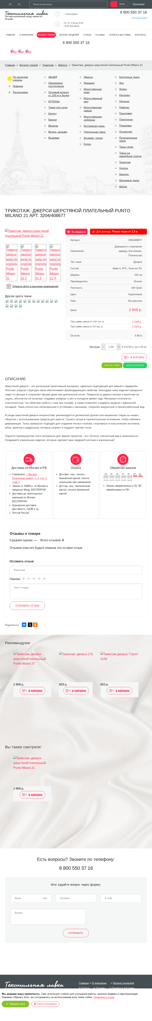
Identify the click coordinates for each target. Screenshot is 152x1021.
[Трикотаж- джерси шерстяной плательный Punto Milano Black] (20, 305)
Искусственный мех (93, 100)
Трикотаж (48, 65)
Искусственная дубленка (93, 118)
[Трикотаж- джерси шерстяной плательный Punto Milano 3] (56, 301)
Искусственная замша (93, 109)
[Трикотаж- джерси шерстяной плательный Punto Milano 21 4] (55, 262)
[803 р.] (76, 667)
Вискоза (53, 125)
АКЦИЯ (52, 77)
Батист (52, 113)
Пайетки (124, 107)
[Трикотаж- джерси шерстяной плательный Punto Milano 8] (7, 305)
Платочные (126, 119)
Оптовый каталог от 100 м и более (58, 94)
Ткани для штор (57, 107)
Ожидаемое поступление (56, 84)
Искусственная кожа (93, 91)
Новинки (18, 86)
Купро (87, 144)
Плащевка (125, 125)
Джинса (88, 77)
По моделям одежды (20, 79)
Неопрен (124, 95)
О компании (26, 35)
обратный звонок (139, 18)
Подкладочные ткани (128, 139)
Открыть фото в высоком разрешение (35, 286)
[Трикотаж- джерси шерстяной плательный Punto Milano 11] (7, 301)
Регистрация (138, 4)
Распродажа (20, 92)
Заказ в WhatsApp (135, 365)
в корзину (137, 357)
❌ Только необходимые (45, 1004)
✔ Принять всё (15, 1003)
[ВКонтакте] (24, 625)
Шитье (123, 186)
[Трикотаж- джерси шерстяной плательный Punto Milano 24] (16, 305)
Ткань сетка (126, 146)
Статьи (87, 35)
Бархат (52, 119)
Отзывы (100, 35)
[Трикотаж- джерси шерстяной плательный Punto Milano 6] (25, 301)
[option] (32, 693)
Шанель (124, 174)
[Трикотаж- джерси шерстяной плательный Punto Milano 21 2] (26, 262)
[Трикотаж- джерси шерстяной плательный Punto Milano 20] (43, 301)
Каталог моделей (69, 35)
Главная (10, 35)
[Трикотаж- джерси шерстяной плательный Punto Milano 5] (29, 301)
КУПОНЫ (54, 101)
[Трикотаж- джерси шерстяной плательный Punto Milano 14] (38, 301)
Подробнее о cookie (104, 997)
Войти (122, 4)
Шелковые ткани (129, 180)
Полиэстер (125, 131)
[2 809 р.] (32, 667)
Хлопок (123, 168)
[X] (30, 625)
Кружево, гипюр (93, 137)
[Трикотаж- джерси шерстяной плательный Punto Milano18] (16, 301)
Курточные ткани (129, 77)
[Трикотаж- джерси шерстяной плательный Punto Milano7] (34, 301)
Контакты (140, 35)
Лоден (123, 89)
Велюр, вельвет (57, 131)
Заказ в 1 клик (112, 365)
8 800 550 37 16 (133, 12)
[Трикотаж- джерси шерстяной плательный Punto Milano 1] (47, 301)
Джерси (62, 65)
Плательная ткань (95, 131)
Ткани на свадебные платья (130, 154)
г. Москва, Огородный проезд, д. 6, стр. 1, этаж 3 (30, 478)
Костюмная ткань (94, 125)
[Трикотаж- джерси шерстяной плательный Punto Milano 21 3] (41, 262)
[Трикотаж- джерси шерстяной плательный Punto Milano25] (11, 301)
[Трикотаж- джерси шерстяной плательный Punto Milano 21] (33, 233)
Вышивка (53, 137)
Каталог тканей (46, 35)
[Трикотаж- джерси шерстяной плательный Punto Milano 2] (11, 305)
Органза (124, 101)
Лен (121, 82)
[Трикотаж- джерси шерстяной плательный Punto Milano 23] (51, 301)
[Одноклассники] (35, 625)
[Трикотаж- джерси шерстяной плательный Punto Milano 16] (20, 301)
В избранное (79, 232)
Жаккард (89, 82)
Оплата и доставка (119, 35)
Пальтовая (125, 113)
